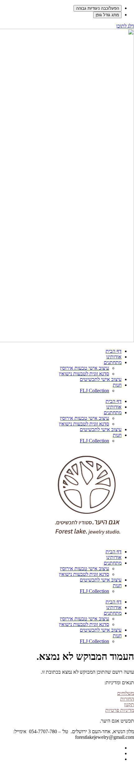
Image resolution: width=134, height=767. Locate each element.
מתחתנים (113, 362)
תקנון (129, 704)
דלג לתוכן (125, 26)
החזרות (127, 699)
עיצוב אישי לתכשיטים (101, 379)
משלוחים (125, 693)
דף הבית (114, 351)
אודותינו (114, 356)
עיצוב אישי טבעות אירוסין (84, 368)
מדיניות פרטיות (119, 710)
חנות (117, 385)
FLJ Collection (94, 390)
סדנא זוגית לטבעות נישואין (84, 373)
